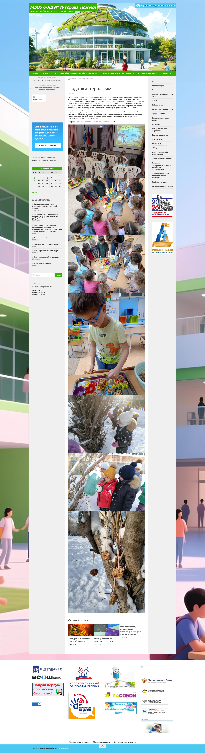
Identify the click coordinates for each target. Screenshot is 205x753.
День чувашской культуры (46, 251)
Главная (36, 73)
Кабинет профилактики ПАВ (162, 95)
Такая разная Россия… (44, 238)
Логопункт (156, 124)
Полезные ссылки (101, 742)
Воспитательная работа (162, 186)
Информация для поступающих (117, 73)
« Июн (34, 192)
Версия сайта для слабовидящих (157, 5)
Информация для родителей (159, 129)
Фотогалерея (157, 139)
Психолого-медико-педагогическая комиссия (160, 175)
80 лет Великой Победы (162, 158)
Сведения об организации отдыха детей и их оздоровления (161, 166)
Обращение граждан (147, 73)
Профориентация (159, 182)
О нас (154, 81)
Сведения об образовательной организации (76, 73)
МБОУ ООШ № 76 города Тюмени (63, 7)
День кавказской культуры (46, 257)
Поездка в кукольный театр (46, 244)
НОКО (154, 101)
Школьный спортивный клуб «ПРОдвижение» (160, 146)
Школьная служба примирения (160, 153)
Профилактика (158, 113)
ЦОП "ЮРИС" (63, 749)
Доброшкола (157, 105)
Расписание (157, 90)
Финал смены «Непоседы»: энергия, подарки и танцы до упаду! (45, 216)
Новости (46, 73)
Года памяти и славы (79, 742)
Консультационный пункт (161, 119)
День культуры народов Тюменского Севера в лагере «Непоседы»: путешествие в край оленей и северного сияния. (47, 228)
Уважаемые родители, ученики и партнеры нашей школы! (44, 206)
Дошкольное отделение (80, 79)
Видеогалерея (158, 85)
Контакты (166, 73)
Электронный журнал (125, 742)
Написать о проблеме (47, 145)
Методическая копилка (162, 109)
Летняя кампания (160, 135)
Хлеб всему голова (42, 263)
